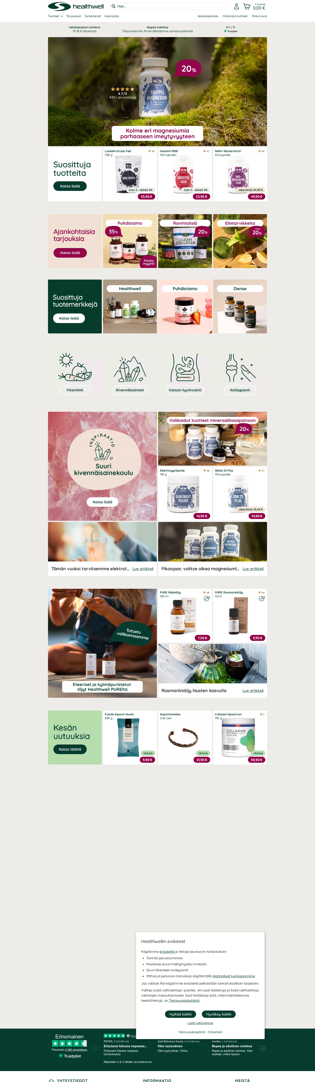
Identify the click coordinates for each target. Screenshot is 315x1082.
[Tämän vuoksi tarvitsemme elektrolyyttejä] (102, 549)
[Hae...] (114, 6)
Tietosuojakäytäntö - (193, 1032)
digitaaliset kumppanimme (234, 976)
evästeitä (167, 951)
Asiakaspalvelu (208, 16)
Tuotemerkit (92, 16)
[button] (254, 6)
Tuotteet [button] (53, 16)
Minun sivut (259, 16)
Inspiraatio (111, 16)
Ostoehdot (215, 1032)
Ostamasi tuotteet (235, 16)
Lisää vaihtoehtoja (200, 1023)
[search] (169, 6)
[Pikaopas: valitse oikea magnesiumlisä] (212, 549)
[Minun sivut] (236, 6)
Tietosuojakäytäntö (184, 1000)
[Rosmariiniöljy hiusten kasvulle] (212, 671)
